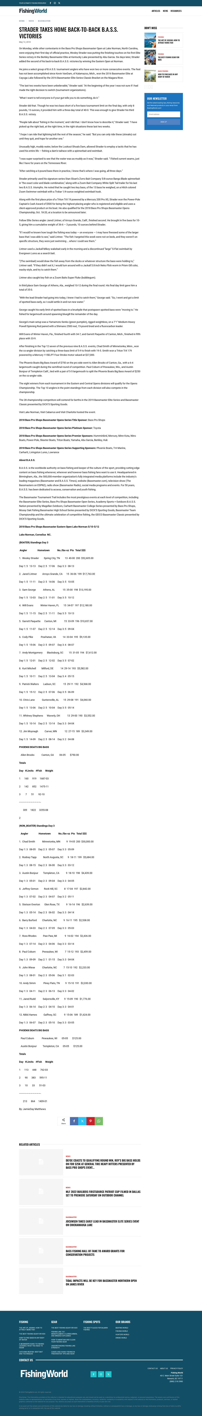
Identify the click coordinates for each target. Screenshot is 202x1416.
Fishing (161, 37)
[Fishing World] (33, 11)
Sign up (164, 122)
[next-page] (150, 87)
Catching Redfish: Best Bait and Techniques (31, 1353)
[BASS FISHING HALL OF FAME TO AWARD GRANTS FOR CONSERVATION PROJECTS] (41, 1251)
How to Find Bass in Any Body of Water (168, 75)
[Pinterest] (90, 1121)
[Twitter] (59, 3)
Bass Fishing (163, 71)
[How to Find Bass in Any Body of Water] (150, 74)
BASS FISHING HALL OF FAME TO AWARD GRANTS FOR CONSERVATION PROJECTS (95, 1253)
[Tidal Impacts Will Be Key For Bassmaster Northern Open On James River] (41, 1281)
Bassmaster (44, 21)
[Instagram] (55, 3)
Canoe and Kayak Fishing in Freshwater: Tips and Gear (63, 1353)
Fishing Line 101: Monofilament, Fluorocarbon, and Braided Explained (64, 1334)
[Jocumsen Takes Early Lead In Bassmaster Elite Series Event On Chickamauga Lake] (41, 1221)
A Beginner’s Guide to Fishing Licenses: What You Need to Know (31, 1346)
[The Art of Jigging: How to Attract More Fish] (150, 40)
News (31, 21)
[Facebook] (50, 3)
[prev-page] (146, 87)
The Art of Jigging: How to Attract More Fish (169, 41)
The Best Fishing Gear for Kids (168, 58)
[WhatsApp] (99, 1121)
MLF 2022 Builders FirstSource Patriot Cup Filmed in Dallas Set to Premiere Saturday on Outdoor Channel (103, 1193)
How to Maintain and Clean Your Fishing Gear (63, 1341)
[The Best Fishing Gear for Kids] (150, 57)
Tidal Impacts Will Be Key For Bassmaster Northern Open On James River (101, 1282)
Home (22, 21)
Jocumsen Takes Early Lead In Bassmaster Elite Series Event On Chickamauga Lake (102, 1223)
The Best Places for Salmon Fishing (95, 1329)
